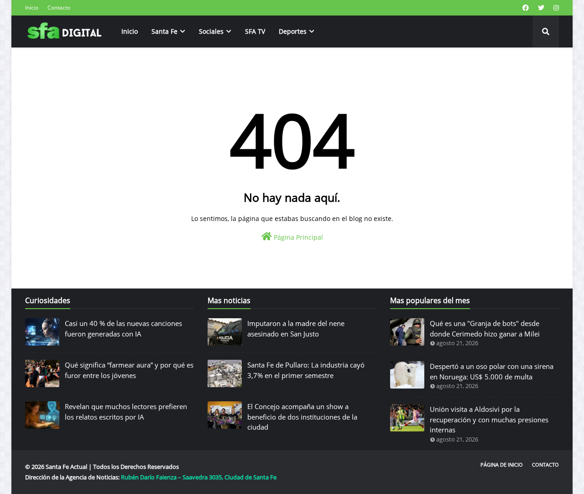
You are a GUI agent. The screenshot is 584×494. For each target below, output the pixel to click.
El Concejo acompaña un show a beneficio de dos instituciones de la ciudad (302, 416)
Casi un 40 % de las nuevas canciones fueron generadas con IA (123, 328)
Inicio (31, 7)
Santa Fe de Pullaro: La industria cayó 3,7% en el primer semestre (306, 370)
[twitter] (541, 8)
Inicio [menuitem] (129, 31)
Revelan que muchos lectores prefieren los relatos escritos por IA (126, 411)
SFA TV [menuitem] (255, 31)
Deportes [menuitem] (293, 31)
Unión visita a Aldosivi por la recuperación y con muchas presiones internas (489, 419)
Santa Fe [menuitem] (164, 31)
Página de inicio (501, 464)
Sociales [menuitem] (211, 31)
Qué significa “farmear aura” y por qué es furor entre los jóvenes (129, 370)
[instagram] (555, 8)
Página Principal (297, 237)
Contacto (58, 7)
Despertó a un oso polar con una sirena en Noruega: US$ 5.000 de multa (491, 371)
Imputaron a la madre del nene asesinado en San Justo (295, 328)
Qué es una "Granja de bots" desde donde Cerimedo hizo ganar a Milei (485, 328)
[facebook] (525, 8)
